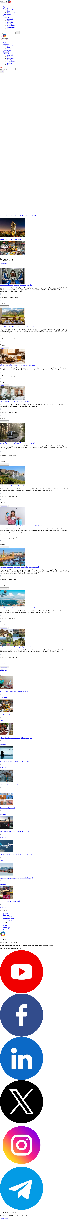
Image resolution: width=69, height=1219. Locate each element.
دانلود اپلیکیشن (4, 1218)
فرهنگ (8, 11)
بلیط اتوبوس (10, 22)
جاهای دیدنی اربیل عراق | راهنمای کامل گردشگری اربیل (15, 485)
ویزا (8, 28)
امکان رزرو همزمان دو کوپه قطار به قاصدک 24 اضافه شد (16, 285)
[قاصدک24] (4, 36)
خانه (4, 6)
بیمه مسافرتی (11, 25)
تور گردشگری (10, 27)
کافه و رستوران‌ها (12, 12)
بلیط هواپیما (10, 19)
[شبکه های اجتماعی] (21, 992)
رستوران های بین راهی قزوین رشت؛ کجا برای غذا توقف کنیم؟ (17, 326)
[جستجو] (18, 32)
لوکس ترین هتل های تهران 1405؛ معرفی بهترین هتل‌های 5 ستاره (17, 401)
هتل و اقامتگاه (11, 23)
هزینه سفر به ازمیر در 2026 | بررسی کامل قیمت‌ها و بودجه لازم (17, 607)
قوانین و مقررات (8, 919)
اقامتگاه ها (6, 15)
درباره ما (5, 913)
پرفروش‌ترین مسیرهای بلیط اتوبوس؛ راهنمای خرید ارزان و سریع (18, 443)
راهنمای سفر (7, 14)
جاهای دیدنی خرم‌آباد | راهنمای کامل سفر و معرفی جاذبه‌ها (16, 646)
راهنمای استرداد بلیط (9, 918)
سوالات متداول (7, 916)
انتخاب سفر (6, 17)
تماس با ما (6, 915)
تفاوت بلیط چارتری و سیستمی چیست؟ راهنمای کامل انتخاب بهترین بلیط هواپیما (22, 525)
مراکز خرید (10, 9)
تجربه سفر (6, 7)
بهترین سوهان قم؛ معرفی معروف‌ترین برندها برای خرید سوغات (17, 365)
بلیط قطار (9, 20)
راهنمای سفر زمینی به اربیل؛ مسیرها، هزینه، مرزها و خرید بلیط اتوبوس (19, 567)
